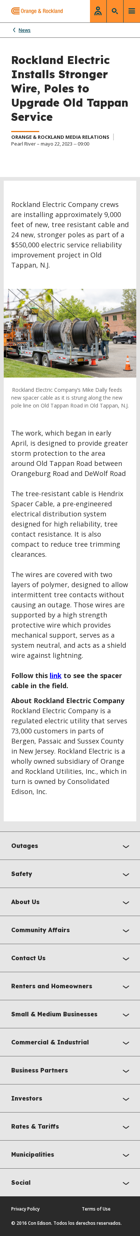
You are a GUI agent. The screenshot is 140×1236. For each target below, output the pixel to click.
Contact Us (28, 958)
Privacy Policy (25, 1209)
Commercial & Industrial (50, 1042)
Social (21, 1182)
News (25, 30)
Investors (26, 1098)
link (56, 675)
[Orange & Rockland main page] (31, 11)
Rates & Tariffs (35, 1126)
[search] (115, 11)
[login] (98, 11)
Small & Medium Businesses (54, 1014)
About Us (25, 902)
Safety (21, 874)
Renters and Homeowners (51, 986)
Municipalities (32, 1154)
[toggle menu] (132, 11)
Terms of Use (96, 1209)
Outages (24, 845)
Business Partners (39, 1070)
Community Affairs (40, 930)
